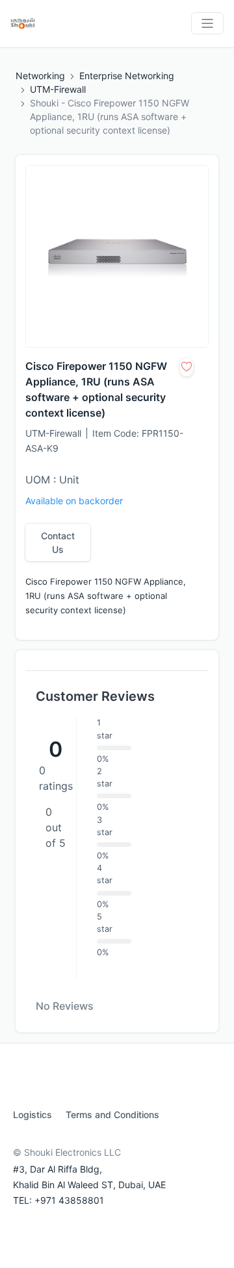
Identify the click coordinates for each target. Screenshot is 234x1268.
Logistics (32, 1114)
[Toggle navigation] (207, 23)
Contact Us (58, 542)
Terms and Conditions (112, 1114)
